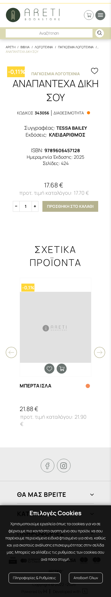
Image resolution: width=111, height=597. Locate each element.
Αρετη (10, 47)
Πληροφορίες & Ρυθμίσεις (34, 577)
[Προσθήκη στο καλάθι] (62, 369)
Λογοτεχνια (44, 47)
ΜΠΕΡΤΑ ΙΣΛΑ (35, 385)
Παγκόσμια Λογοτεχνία (55, 73)
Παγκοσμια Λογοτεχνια (76, 47)
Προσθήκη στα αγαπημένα (49, 369)
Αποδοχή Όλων (85, 577)
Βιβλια (25, 47)
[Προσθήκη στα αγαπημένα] (94, 71)
